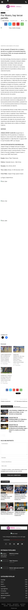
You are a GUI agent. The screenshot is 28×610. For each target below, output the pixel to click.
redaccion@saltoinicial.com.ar (17, 540)
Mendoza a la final (13, 553)
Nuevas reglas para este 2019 (16, 568)
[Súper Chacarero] (4, 562)
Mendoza (4, 604)
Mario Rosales (6, 20)
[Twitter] (18, 544)
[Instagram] (10, 544)
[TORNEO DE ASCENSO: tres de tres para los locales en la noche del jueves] (21, 506)
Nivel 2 (2, 584)
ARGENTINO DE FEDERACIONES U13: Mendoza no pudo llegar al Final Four (18, 419)
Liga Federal (22, 604)
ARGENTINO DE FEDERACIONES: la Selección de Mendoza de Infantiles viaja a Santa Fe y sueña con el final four (18, 428)
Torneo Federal (4, 593)
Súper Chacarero (13, 560)
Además (22, 605)
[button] (26, 2)
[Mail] (14, 544)
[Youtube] (22, 544)
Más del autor (17, 406)
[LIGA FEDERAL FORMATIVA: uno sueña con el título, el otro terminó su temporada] (4, 412)
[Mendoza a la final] (4, 555)
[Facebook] (5, 544)
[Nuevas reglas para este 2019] (4, 569)
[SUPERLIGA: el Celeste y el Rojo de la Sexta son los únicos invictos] (7, 506)
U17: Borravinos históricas (20, 401)
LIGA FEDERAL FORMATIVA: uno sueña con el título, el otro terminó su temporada (18, 412)
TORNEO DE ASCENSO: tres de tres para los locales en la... (20, 514)
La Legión (3, 597)
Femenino (3, 586)
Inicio (2, 10)
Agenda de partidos (5, 595)
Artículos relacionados (7, 406)
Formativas (3, 12)
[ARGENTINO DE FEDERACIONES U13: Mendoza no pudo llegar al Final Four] (4, 419)
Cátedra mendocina (5, 401)
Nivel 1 (2, 582)
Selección (6, 605)
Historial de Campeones (14, 605)
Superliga (17, 492)
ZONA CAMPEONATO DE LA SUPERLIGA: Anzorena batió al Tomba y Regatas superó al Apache (6, 357)
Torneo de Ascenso (19, 510)
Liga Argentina (4, 588)
